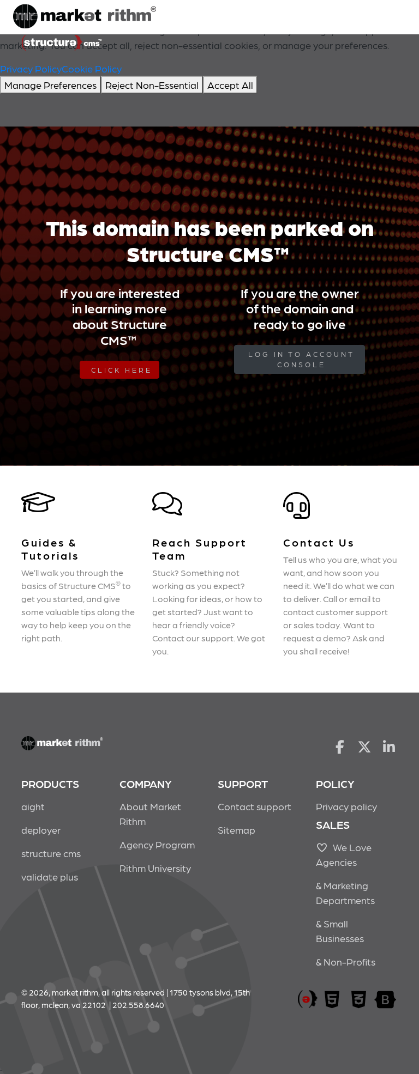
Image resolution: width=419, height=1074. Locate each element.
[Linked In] (389, 746)
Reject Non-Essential (152, 84)
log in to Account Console (301, 359)
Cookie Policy (92, 68)
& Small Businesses (340, 931)
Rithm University (155, 867)
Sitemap (236, 829)
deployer (41, 829)
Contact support (254, 806)
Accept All (230, 84)
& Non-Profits (345, 961)
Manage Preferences (50, 84)
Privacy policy (346, 806)
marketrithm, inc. (308, 999)
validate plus (49, 876)
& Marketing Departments (345, 892)
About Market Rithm (150, 813)
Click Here (121, 370)
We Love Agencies (344, 854)
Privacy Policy (31, 68)
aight (33, 806)
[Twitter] (364, 746)
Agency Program (157, 844)
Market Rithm (84, 17)
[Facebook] (339, 746)
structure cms (51, 853)
